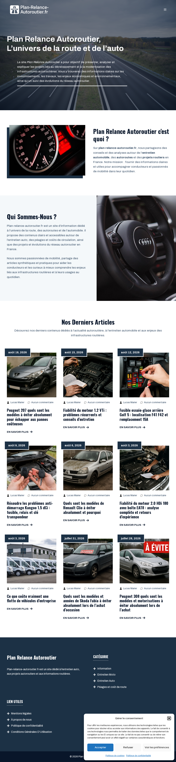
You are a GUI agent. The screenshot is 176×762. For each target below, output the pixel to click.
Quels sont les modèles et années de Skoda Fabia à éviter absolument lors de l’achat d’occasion (87, 602)
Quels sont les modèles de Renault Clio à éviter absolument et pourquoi (83, 507)
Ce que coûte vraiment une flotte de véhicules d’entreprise (31, 598)
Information (104, 668)
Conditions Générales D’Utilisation (31, 731)
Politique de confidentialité (138, 755)
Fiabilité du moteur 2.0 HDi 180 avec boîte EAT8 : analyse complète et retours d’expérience (144, 509)
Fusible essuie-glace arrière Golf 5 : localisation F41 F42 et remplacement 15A (144, 414)
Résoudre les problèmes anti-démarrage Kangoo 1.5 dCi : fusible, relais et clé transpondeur (30, 509)
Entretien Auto (106, 680)
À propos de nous (21, 719)
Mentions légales (21, 713)
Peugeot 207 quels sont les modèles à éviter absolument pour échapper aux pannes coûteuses (29, 416)
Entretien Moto (106, 674)
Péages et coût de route (111, 686)
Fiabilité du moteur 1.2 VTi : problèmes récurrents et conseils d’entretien (85, 414)
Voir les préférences (157, 747)
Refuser (128, 747)
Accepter (100, 747)
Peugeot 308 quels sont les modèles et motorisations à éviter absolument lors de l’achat (141, 602)
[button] (169, 718)
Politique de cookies (115, 755)
